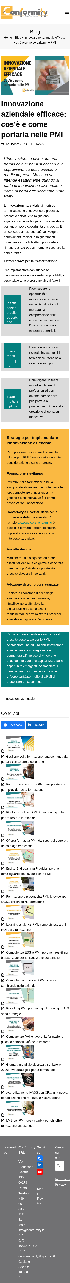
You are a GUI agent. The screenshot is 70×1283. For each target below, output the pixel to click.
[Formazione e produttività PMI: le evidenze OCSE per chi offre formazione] (17, 885)
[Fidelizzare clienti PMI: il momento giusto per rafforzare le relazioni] (17, 801)
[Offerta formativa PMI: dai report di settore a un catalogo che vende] (17, 829)
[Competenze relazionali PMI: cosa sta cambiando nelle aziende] (17, 969)
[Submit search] (58, 1166)
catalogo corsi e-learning (35, 522)
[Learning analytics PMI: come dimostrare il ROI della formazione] (17, 913)
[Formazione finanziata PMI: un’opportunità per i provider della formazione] (17, 773)
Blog (18, 37)
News (40, 144)
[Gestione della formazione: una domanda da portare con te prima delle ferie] (17, 745)
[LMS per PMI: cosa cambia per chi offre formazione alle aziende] (17, 1109)
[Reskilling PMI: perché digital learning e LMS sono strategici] (17, 997)
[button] (67, 12)
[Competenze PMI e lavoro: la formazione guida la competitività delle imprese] (17, 1025)
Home (8, 37)
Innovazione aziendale (19, 698)
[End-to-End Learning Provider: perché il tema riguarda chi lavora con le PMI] (17, 857)
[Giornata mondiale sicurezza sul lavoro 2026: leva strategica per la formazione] (17, 1053)
